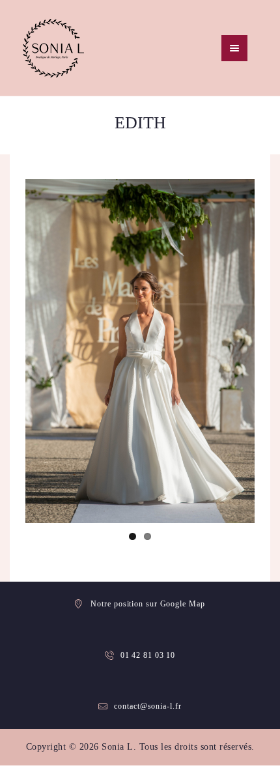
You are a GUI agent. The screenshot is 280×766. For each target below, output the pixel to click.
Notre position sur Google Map (147, 603)
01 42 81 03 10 (148, 655)
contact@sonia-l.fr (147, 706)
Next (235, 351)
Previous (45, 351)
